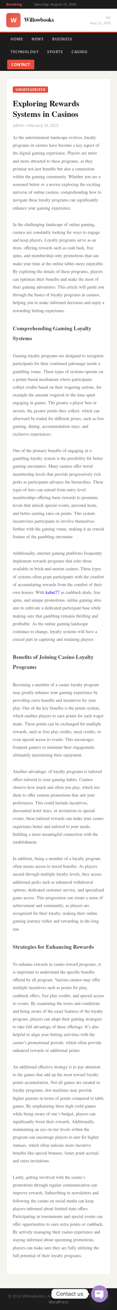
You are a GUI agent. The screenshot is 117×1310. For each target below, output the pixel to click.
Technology (24, 51)
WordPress (59, 1302)
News (37, 39)
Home (17, 39)
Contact (20, 64)
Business (62, 39)
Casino (79, 51)
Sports (55, 51)
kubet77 (53, 592)
